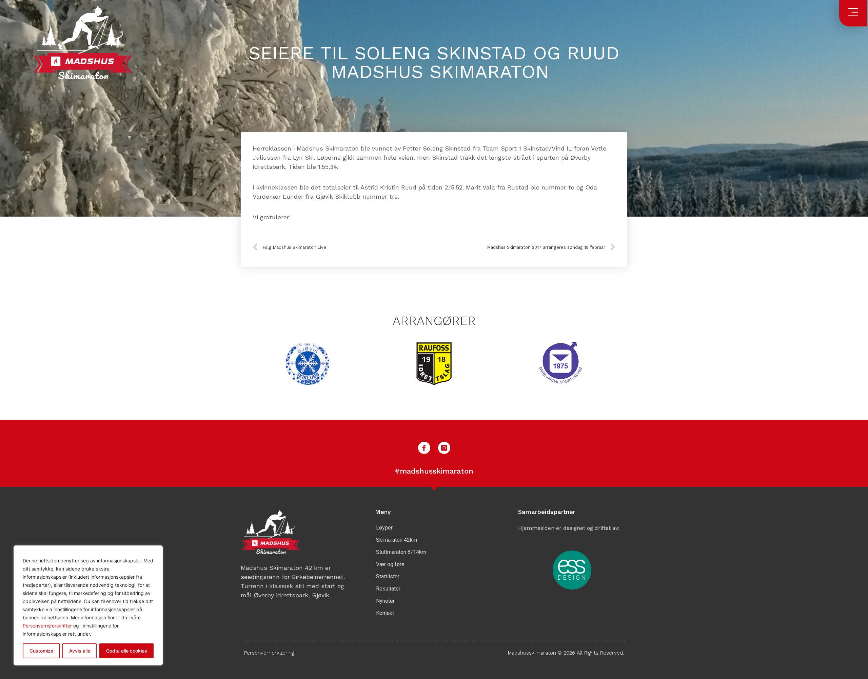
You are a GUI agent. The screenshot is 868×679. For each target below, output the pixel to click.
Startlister (387, 576)
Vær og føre (390, 564)
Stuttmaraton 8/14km (401, 552)
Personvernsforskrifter (48, 625)
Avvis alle (79, 651)
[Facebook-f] (424, 448)
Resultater (388, 588)
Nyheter (385, 601)
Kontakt (385, 613)
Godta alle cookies (126, 651)
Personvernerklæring (269, 653)
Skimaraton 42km (396, 540)
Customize (41, 651)
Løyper (384, 527)
